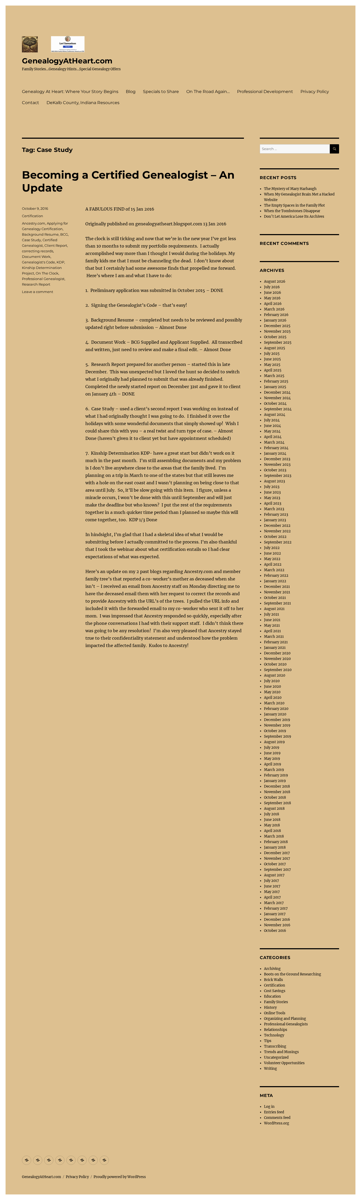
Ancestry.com (33, 223)
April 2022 (272, 564)
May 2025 (272, 364)
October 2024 (275, 403)
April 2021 (272, 631)
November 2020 (277, 659)
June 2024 (272, 426)
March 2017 (274, 903)
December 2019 (277, 720)
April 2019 (272, 764)
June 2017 (272, 886)
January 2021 (275, 647)
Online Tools (274, 1013)
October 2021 (275, 598)
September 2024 (277, 409)
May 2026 (272, 298)
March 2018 (274, 836)
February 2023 (276, 514)
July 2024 (272, 420)
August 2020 (274, 675)
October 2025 (275, 337)
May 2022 (272, 559)
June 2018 (272, 819)
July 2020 (272, 681)
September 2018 (277, 803)
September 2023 (277, 475)
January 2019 (275, 781)
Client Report (55, 245)
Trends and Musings (281, 1052)
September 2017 (277, 869)
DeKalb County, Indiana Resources (83, 102)
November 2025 (277, 331)
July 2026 (272, 287)
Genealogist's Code (38, 262)
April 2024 (272, 437)
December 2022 (277, 525)
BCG (64, 234)
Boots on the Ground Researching (292, 974)
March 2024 (274, 442)
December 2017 (277, 853)
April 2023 (272, 503)
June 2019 (272, 753)
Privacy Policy (314, 91)
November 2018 (277, 792)
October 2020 (275, 664)
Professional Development (265, 91)
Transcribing (275, 1046)
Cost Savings (274, 991)
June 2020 (272, 686)
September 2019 (277, 736)
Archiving (272, 968)
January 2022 (275, 581)
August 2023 (274, 481)
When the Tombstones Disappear (292, 211)
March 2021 (274, 636)
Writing (270, 1068)
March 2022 (274, 570)
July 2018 (271, 814)
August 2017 (274, 875)
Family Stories (276, 1002)
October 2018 (275, 797)
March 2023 (274, 509)
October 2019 (275, 731)
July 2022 (272, 548)
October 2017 (275, 864)
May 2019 (272, 758)
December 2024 (277, 392)
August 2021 (274, 609)
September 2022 (277, 542)
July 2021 (271, 614)
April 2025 (272, 370)
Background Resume (40, 234)
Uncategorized (276, 1057)
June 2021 (272, 620)
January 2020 (275, 714)
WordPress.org (276, 1123)
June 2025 (272, 359)
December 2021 (277, 586)
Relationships (275, 1029)
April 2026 (273, 303)
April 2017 (272, 897)
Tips (267, 1041)
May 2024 (272, 431)
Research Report (36, 284)
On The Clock (47, 273)
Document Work (36, 256)
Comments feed (277, 1117)
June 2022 (272, 553)
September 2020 (277, 670)
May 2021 (272, 625)
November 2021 (277, 592)
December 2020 (277, 653)
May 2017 (272, 892)
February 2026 (276, 315)
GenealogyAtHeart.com (67, 60)
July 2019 (271, 747)
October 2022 (275, 536)
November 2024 (277, 398)
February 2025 (276, 381)
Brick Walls (273, 980)
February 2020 (276, 708)
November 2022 (277, 531)
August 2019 (274, 742)
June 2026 (272, 292)
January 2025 (275, 387)
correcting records (37, 251)
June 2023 (272, 492)
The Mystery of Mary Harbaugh (290, 189)
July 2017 (271, 880)
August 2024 (274, 414)
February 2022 (276, 575)
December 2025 (277, 326)
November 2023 (277, 464)
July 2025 (272, 353)
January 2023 (275, 520)
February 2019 (276, 775)
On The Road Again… (208, 91)
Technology (274, 1035)
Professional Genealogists (286, 1024)
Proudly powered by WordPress (120, 1177)
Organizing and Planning (285, 1018)
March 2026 (274, 309)
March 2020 (274, 703)
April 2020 (272, 697)
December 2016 (277, 919)
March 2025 (274, 376)
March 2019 (274, 770)
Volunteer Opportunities (284, 1063)
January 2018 (275, 847)
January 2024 (275, 453)
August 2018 (274, 808)
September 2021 (277, 603)
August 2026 (274, 281)
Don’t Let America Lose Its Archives (294, 216)
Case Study (31, 240)
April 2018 (272, 831)
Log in (269, 1106)
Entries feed (274, 1112)
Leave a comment (37, 292)
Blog (131, 91)
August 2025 (274, 348)
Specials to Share (161, 91)
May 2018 (272, 825)
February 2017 (276, 908)
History (270, 1007)
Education (272, 996)
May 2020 (272, 692)
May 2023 (272, 498)
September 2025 (277, 342)
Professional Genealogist (43, 279)
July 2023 (271, 487)
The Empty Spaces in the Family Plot (294, 205)
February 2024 (276, 448)
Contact (30, 102)
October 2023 (275, 470)
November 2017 (277, 858)
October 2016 (275, 930)
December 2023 (277, 459)
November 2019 (277, 725)
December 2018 (277, 786)
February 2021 (276, 642)
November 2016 (277, 925)
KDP (60, 262)
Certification (32, 216)
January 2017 (275, 914)
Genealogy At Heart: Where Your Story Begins (70, 91)
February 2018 (276, 842)
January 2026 (275, 320)
